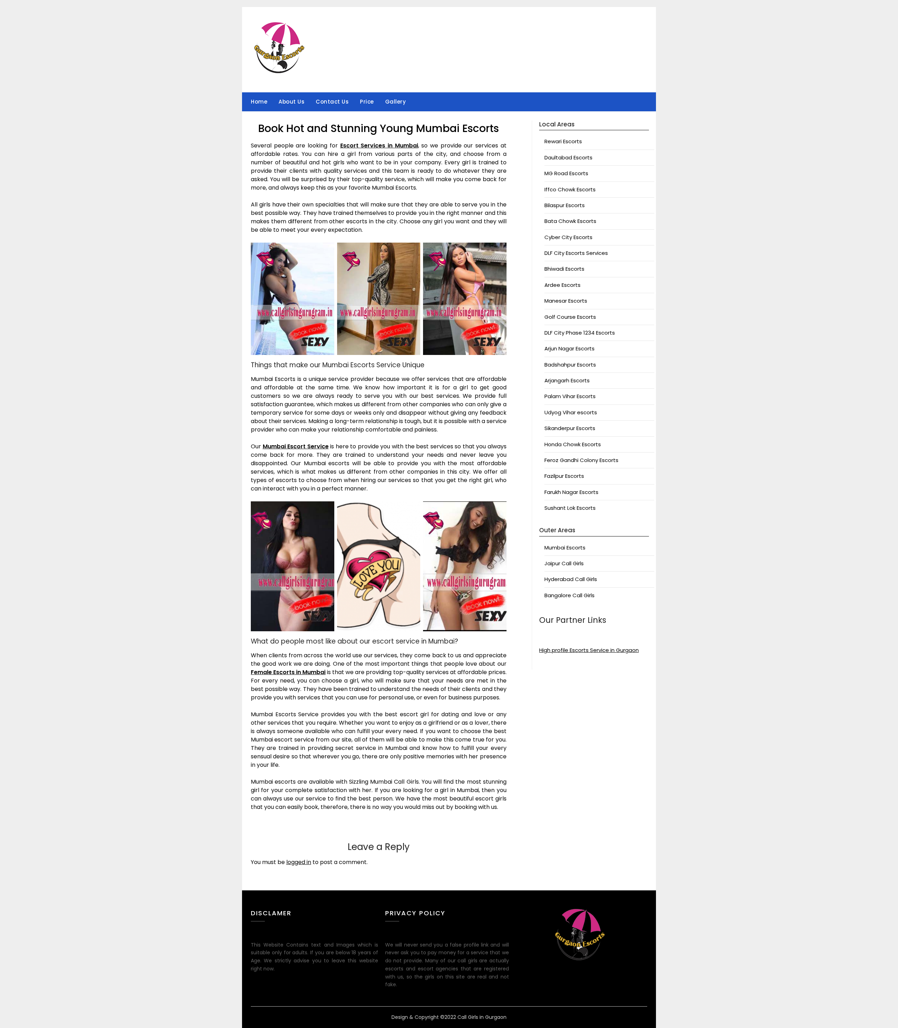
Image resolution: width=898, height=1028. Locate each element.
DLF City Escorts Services (576, 253)
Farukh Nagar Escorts (571, 492)
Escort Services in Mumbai (379, 145)
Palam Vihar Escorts (570, 396)
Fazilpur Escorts (564, 476)
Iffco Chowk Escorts (570, 189)
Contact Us (332, 101)
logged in (298, 862)
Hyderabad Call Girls (570, 579)
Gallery (395, 101)
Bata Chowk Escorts (570, 221)
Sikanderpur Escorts (569, 428)
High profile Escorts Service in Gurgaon (589, 650)
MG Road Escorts (566, 173)
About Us (291, 101)
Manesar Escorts (565, 300)
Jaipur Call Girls (564, 563)
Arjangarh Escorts (567, 380)
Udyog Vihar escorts (570, 412)
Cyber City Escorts (568, 237)
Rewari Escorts (563, 141)
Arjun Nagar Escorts (569, 348)
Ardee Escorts (562, 285)
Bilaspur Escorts (564, 205)
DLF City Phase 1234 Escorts (579, 332)
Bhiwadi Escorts (564, 268)
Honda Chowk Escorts (572, 444)
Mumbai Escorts (564, 547)
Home (259, 101)
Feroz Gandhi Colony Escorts (581, 460)
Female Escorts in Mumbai (288, 672)
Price (367, 101)
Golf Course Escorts (570, 317)
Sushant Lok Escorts (570, 508)
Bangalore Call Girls (569, 595)
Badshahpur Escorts (570, 364)
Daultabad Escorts (568, 157)
